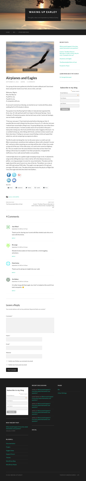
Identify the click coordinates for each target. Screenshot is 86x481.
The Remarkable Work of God (14, 203)
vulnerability (15, 196)
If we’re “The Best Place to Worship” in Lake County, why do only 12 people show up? (42, 205)
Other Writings (24, 32)
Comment (9, 316)
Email (8, 344)
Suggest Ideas (10, 450)
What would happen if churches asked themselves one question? (69, 47)
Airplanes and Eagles (66, 58)
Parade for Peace (64, 65)
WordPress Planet (11, 464)
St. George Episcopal (66, 77)
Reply (13, 238)
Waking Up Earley (43, 12)
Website (8, 352)
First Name (63, 98)
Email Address (69, 92)
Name (8, 335)
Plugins (8, 447)
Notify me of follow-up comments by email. (20, 361)
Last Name (63, 103)
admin (23, 82)
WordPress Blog (10, 461)
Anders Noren (71, 475)
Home (8, 32)
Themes (8, 457)
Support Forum (10, 454)
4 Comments (31, 82)
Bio (14, 32)
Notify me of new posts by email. (17, 365)
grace (10, 196)
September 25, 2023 (12, 82)
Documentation (10, 443)
